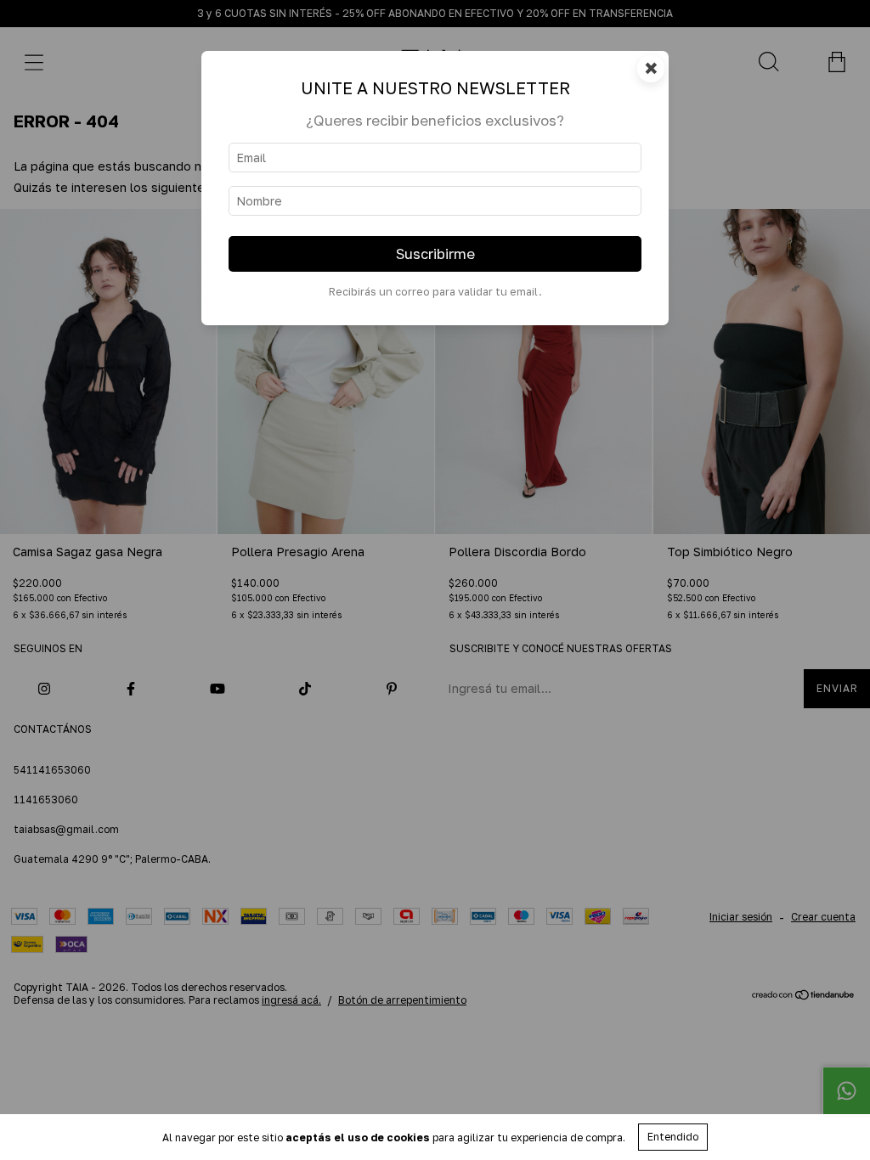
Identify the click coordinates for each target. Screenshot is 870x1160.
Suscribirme (435, 253)
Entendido (672, 1136)
